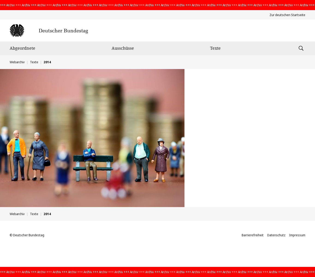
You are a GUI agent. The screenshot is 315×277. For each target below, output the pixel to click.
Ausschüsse (123, 48)
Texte (215, 48)
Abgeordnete (22, 48)
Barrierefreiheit (253, 235)
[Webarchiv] (49, 30)
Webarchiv (17, 62)
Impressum (297, 235)
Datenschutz (276, 235)
